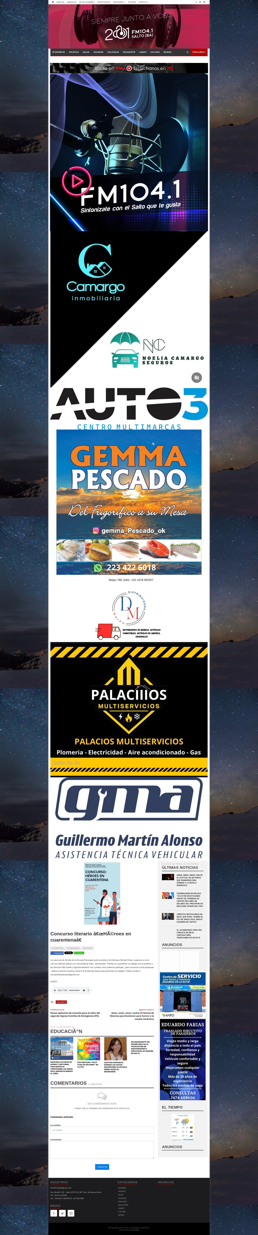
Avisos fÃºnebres (87, 2)
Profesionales (104, 2)
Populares (199, 52)
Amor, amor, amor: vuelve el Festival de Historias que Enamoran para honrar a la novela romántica (190, 880)
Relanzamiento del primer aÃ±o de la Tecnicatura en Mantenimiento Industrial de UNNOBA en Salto (142, 1048)
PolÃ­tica (74, 52)
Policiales (113, 52)
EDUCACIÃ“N (129, 52)
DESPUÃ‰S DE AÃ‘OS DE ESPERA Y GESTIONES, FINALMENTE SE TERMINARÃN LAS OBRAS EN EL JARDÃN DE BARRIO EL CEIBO (61, 1068)
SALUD (86, 52)
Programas (118, 2)
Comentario (55, 1139)
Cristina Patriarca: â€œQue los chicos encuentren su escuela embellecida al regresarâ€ (115, 1067)
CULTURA (155, 52)
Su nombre (55, 1125)
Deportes (60, 52)
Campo (142, 52)
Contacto (143, 2)
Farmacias (71, 2)
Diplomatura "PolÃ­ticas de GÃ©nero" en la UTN (87, 1064)
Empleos (60, 2)
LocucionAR (134, 1230)
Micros (167, 52)
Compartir (58, 953)
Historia (132, 2)
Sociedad (98, 52)
